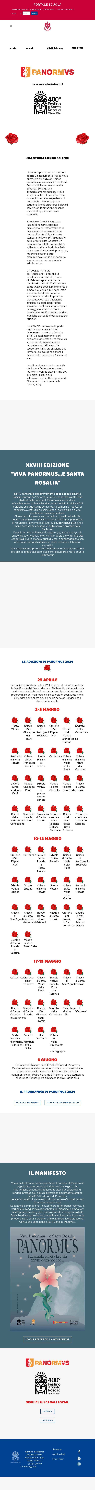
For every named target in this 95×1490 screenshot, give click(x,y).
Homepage (57, 1449)
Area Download (58, 1454)
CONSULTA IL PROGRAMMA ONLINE (63, 1102)
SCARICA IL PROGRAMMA (27, 1102)
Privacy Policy (58, 1459)
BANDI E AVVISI (49, 9)
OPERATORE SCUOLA (20, 9)
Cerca (34, 13)
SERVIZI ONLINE (36, 9)
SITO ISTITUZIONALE (65, 9)
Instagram (47, 1420)
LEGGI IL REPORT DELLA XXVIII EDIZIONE (47, 1339)
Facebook (48, 1411)
